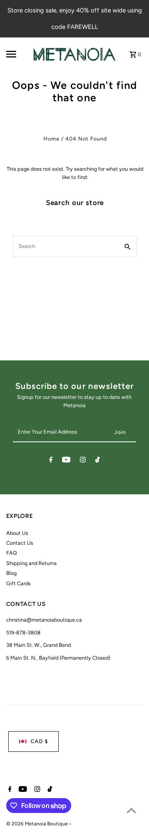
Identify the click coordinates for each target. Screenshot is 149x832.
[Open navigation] (17, 54)
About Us (17, 533)
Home (51, 139)
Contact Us (19, 543)
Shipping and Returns (31, 563)
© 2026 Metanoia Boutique (37, 824)
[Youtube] (66, 461)
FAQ (11, 553)
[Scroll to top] (131, 810)
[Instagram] (83, 461)
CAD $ (39, 741)
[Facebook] (51, 461)
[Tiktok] (97, 461)
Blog (11, 573)
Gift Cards (18, 583)
